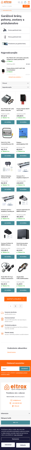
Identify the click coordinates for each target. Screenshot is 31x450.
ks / (15, 422)
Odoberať (24, 368)
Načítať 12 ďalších (14, 299)
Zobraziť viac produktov (15, 77)
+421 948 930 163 (17, 403)
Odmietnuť (8, 445)
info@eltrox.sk (17, 400)
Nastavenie (15, 439)
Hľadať (26, 6)
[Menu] (29, 2)
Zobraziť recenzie (11, 352)
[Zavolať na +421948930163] (19, 2)
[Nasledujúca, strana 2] (16, 306)
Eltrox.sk (17, 406)
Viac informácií (18, 435)
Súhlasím (23, 445)
